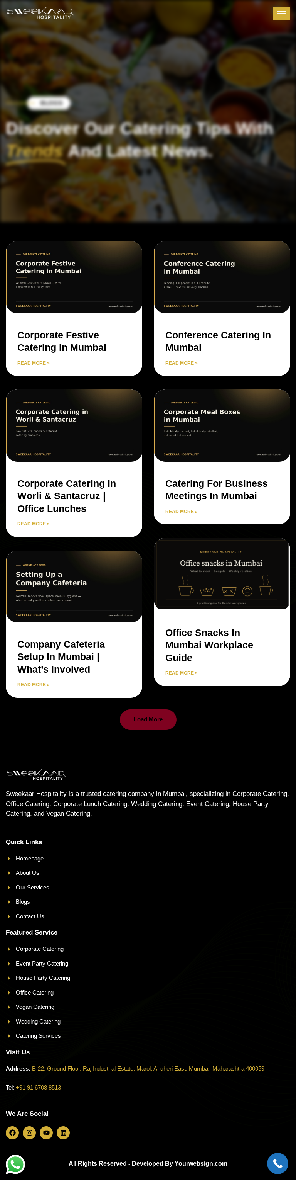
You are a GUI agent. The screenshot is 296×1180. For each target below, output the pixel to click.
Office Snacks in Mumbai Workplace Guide (209, 645)
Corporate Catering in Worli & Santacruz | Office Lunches (66, 496)
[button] (148, 719)
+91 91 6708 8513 (38, 1087)
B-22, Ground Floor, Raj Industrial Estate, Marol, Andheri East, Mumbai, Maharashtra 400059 (148, 1068)
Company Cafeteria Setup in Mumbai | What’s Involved (61, 657)
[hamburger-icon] (281, 13)
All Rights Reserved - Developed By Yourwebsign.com (148, 1163)
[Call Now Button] (277, 1163)
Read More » (33, 363)
